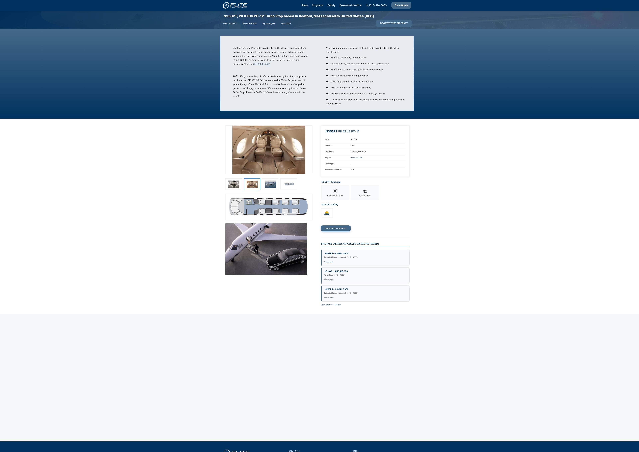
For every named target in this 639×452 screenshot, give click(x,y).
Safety (331, 5)
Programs (317, 5)
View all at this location (331, 305)
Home (304, 5)
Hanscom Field (356, 158)
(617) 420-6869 (377, 5)
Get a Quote (401, 5)
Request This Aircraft (394, 23)
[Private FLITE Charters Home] (235, 5)
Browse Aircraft (349, 5)
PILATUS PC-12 (349, 131)
